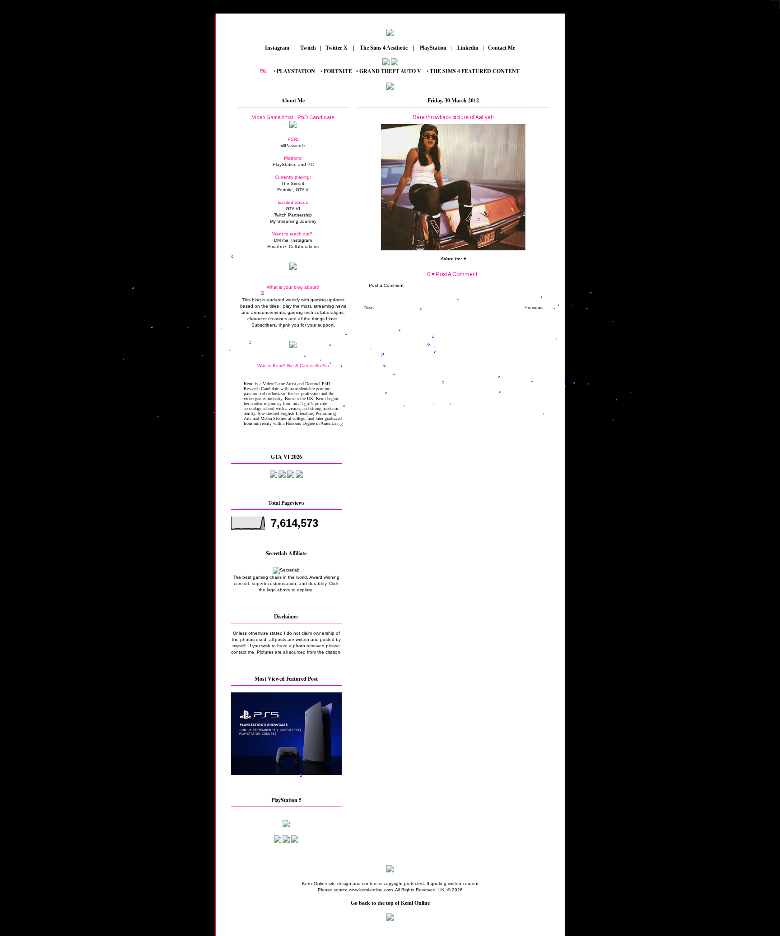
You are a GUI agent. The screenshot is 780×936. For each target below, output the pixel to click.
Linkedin (467, 48)
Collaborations (304, 246)
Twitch (307, 48)
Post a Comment (386, 285)
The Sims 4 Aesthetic (384, 48)
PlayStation (432, 48)
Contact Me (502, 48)
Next (369, 307)
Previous (534, 307)
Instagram (276, 48)
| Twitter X (336, 48)
